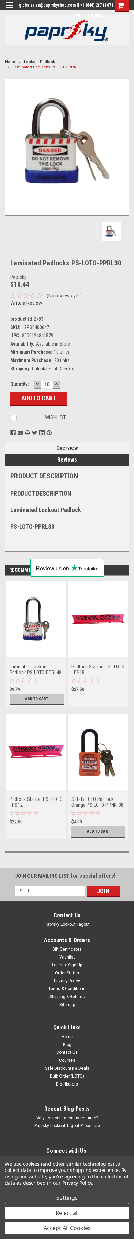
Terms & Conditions (67, 988)
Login (78, 15)
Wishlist (67, 957)
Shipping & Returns (67, 996)
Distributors (67, 1084)
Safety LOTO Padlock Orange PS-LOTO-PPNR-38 (97, 802)
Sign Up (98, 15)
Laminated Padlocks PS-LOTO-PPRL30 (47, 67)
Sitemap (67, 1004)
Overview (67, 448)
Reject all (67, 1213)
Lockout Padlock (39, 62)
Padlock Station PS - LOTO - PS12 (36, 802)
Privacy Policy (67, 980)
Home (10, 62)
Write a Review (26, 303)
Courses (67, 1060)
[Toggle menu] (9, 9)
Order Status (67, 973)
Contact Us (67, 915)
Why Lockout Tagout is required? (67, 1117)
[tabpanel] (36, 647)
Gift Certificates (67, 949)
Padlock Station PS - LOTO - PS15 (97, 670)
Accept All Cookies (67, 1228)
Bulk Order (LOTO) (67, 1076)
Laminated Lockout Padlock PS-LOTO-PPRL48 (36, 670)
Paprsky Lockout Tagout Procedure (67, 1125)
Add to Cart (36, 699)
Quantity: (19, 384)
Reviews (67, 459)
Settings (67, 1197)
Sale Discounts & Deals (67, 1068)
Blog (67, 1044)
